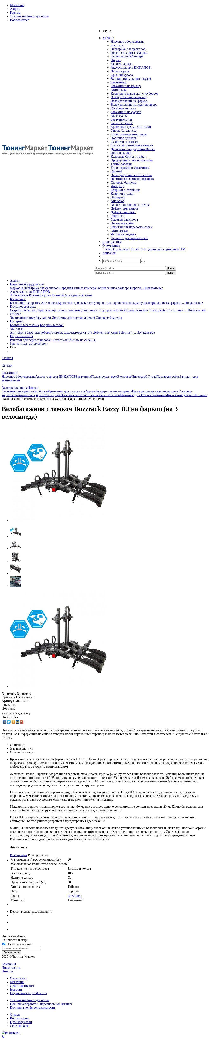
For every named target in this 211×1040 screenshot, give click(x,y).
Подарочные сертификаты (28, 993)
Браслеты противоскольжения (132, 145)
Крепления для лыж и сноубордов (134, 93)
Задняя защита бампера (127, 56)
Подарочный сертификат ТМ (164, 249)
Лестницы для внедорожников (132, 178)
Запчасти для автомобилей (129, 238)
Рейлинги (117, 216)
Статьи (107, 249)
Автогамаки (119, 230)
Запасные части (122, 123)
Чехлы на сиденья (123, 234)
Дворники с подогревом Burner (133, 149)
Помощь (7, 971)
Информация (11, 967)
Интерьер (117, 186)
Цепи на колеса (121, 153)
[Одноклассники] (13, 722)
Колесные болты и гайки (128, 156)
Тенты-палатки (121, 164)
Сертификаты (19, 1025)
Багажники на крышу (126, 86)
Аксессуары (119, 115)
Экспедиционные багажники (131, 175)
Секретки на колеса (124, 141)
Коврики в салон (122, 193)
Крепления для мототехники (131, 127)
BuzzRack (74, 895)
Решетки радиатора (124, 219)
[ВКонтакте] (4, 722)
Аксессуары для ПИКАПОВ (131, 67)
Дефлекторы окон (123, 212)
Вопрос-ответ (19, 1018)
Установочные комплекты (129, 134)
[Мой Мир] (17, 722)
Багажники (118, 82)
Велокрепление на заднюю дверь (134, 104)
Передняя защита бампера (129, 52)
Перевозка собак (122, 223)
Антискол (117, 201)
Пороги (116, 60)
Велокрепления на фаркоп (129, 101)
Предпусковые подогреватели (132, 160)
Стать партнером (22, 985)
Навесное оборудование (127, 41)
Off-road (116, 171)
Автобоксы (119, 89)
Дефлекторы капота (124, 208)
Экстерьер (118, 197)
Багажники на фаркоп (126, 112)
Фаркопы (117, 45)
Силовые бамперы (124, 182)
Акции (15, 280)
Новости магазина (19, 944)
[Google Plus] (22, 722)
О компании (121, 249)
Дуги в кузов (120, 71)
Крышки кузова (122, 75)
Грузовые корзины (124, 108)
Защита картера (121, 64)
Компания (9, 964)
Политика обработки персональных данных (41, 1004)
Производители (21, 1022)
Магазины (17, 982)
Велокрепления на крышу (129, 97)
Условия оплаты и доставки (29, 1000)
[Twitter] (9, 722)
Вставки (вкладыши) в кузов (131, 78)
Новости (137, 249)
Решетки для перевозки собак (131, 227)
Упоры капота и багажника (130, 167)
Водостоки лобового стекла (130, 204)
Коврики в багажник (125, 190)
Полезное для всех (124, 138)
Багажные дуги (121, 119)
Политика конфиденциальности (32, 1007)
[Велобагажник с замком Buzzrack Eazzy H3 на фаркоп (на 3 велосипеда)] (58, 520)
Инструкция (18, 855)
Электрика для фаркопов (128, 49)
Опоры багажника (123, 130)
